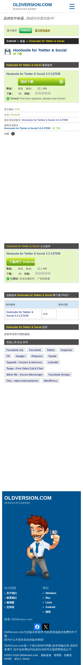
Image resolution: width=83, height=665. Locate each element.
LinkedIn (53, 362)
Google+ (21, 356)
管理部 (58, 655)
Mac (48, 597)
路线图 (10, 602)
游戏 (48, 611)
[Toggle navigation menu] (72, 6)
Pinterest (37, 356)
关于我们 (12, 593)
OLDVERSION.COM (32, 4)
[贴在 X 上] (13, 133)
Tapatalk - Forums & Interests (24, 362)
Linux (49, 602)
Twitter (51, 350)
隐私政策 (46, 655)
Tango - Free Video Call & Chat (24, 368)
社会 (22, 41)
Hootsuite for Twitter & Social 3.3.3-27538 (33, 73)
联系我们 (12, 597)
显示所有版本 (42, 30)
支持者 (10, 607)
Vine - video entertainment (22, 380)
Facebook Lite (14, 350)
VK (8, 356)
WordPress (50, 380)
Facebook (35, 350)
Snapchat (66, 350)
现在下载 (27, 81)
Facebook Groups (59, 374)
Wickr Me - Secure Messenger (24, 374)
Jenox (26, 658)
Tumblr (52, 356)
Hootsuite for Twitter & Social (40, 50)
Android (11, 41)
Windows (51, 593)
